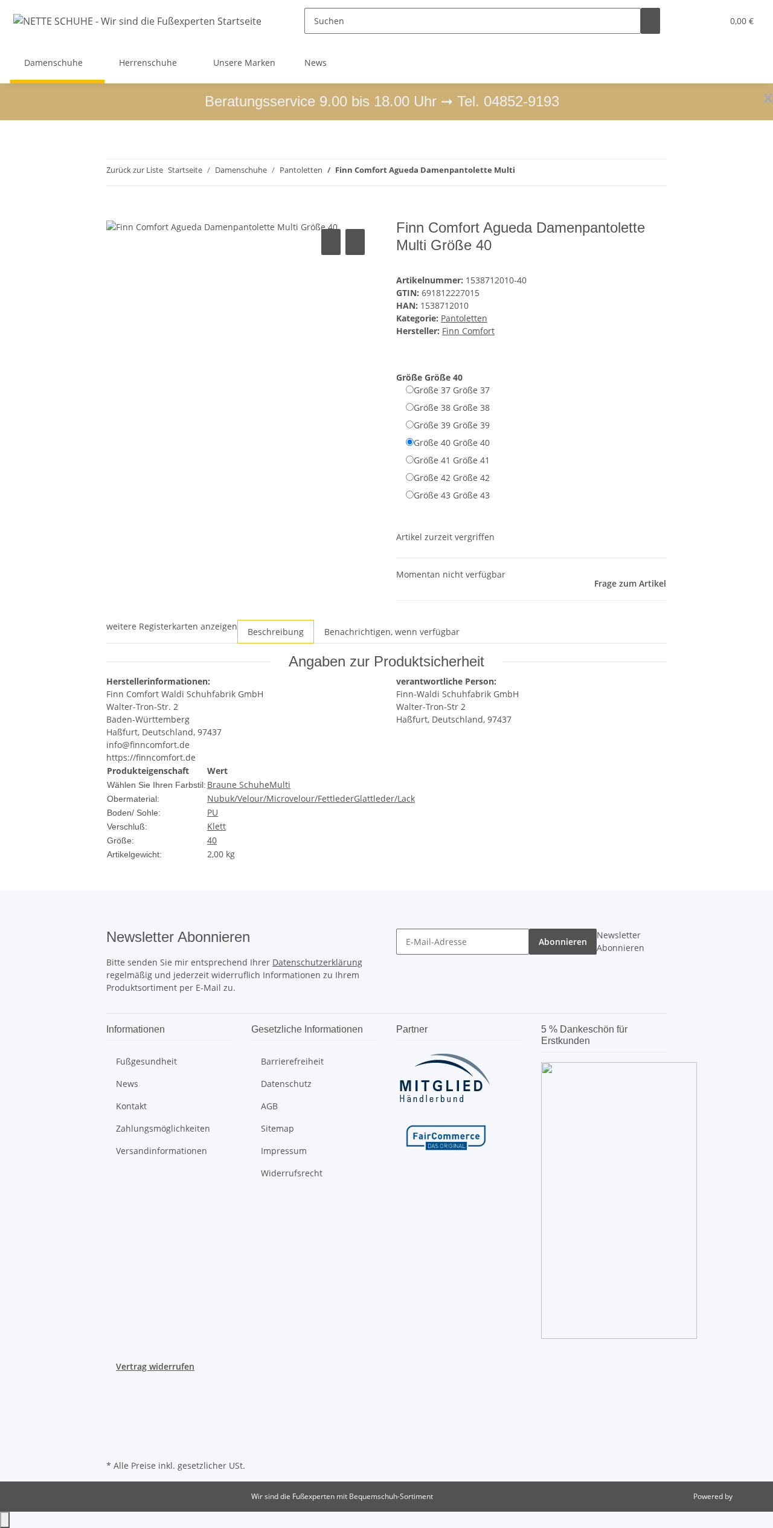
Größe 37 (452, 390)
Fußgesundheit (146, 1061)
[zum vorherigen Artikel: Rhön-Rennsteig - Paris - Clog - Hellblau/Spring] (524, 172)
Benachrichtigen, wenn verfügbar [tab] (392, 631)
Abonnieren (563, 941)
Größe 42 (452, 477)
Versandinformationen (161, 1150)
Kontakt (131, 1106)
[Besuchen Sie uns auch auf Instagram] (116, 1414)
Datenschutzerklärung (317, 962)
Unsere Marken (244, 62)
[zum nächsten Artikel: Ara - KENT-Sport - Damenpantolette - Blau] (546, 172)
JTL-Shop (748, 1496)
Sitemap (277, 1128)
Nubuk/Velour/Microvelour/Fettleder (280, 798)
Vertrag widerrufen (155, 1366)
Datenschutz (286, 1083)
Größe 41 (452, 460)
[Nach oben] (5, 1520)
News (315, 62)
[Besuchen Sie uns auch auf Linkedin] (116, 1442)
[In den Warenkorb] (116, 212)
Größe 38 (452, 407)
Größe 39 (452, 425)
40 (212, 840)
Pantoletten (464, 318)
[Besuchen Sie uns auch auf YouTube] (116, 1400)
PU (212, 812)
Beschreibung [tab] (276, 631)
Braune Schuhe (238, 784)
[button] (689, 21)
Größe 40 (452, 442)
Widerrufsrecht (291, 1173)
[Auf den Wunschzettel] (355, 242)
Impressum (284, 1150)
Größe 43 (452, 495)
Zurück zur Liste (134, 169)
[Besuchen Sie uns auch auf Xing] (116, 1429)
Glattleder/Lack (384, 798)
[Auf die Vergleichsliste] (331, 242)
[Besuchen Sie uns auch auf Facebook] (116, 1386)
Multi (279, 784)
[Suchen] (650, 21)
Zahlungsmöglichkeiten (163, 1128)
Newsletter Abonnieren (620, 941)
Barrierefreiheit (292, 1061)
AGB (269, 1106)
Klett (216, 826)
